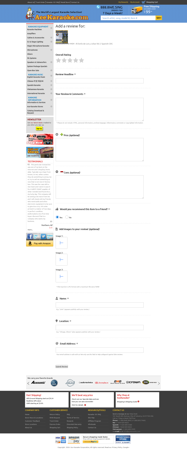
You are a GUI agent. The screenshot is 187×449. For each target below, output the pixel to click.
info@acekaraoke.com (132, 431)
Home (27, 414)
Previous (29, 383)
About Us (31, 2)
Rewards (70, 421)
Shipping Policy (72, 427)
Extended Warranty (74, 424)
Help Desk (133, 414)
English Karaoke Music (36, 75)
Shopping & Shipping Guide (127, 401)
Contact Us (75, 2)
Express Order (55, 424)
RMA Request (55, 417)
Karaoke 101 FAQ (52, 2)
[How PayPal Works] (98, 443)
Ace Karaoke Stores (35, 106)
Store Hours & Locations (34, 417)
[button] (58, 60)
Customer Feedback (32, 421)
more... (30, 229)
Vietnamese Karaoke (35, 89)
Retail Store (65, 2)
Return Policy (55, 414)
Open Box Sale (33, 70)
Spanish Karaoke (34, 85)
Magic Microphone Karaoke (38, 46)
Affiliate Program (94, 421)
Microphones (32, 50)
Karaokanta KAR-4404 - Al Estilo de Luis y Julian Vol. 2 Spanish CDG (84, 43)
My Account (134, 2)
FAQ (68, 414)
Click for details (77, 405)
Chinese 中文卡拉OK (35, 81)
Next (158, 383)
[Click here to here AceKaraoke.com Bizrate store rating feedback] (123, 443)
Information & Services (36, 99)
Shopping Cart (152, 2)
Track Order (40, 2)
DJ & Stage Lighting (35, 41)
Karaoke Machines (37, 27)
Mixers (30, 54)
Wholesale (92, 424)
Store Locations (31, 424)
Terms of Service (73, 417)
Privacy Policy (117, 447)
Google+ (126, 447)
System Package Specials (37, 66)
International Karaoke (36, 93)
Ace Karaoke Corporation (80, 447)
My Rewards (123, 2)
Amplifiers (31, 33)
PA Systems (31, 58)
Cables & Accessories (35, 37)
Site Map (91, 417)
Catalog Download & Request (35, 111)
